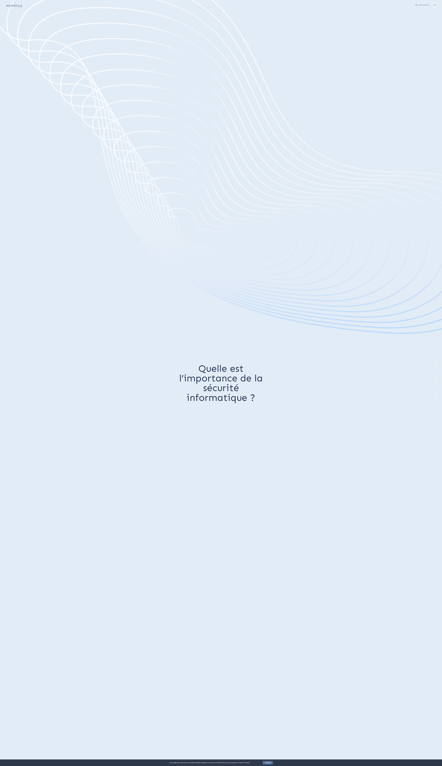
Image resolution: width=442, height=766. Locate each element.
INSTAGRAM (435, 380)
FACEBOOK (435, 398)
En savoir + (247, 762)
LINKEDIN (435, 363)
